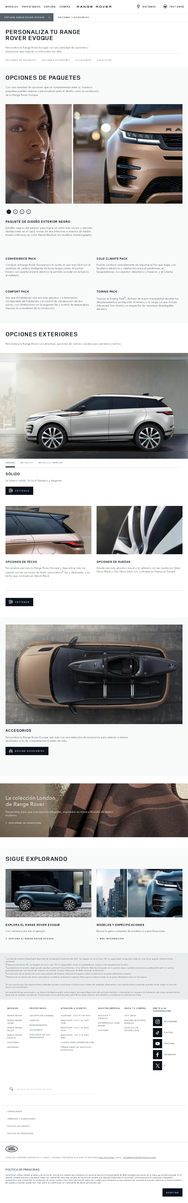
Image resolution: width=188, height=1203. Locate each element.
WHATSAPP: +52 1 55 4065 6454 (75, 1029)
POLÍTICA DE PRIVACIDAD (20, 1133)
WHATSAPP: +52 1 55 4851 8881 (75, 1036)
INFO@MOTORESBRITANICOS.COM (139, 1157)
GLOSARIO (103, 1030)
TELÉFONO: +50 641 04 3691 (76, 1015)
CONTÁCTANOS (14, 1111)
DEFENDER (12, 1047)
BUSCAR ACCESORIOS (30, 751)
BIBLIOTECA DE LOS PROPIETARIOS (40, 1036)
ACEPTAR (172, 1192)
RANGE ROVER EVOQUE (14, 1036)
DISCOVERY (13, 1042)
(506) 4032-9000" (106, 1157)
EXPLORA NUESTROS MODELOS (135, 1021)
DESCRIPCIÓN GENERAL (42, 1015)
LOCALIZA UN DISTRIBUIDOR (131, 1029)
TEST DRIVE (130, 1015)
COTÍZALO (22, 490)
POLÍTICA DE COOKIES (18, 1126)
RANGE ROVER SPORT (14, 1021)
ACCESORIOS (36, 1030)
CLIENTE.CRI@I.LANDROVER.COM (77, 1042)
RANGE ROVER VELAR (14, 1029)
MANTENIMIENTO (38, 1025)
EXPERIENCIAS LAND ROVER (109, 1024)
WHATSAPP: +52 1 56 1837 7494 (75, 1021)
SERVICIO (34, 1020)
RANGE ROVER (14, 1015)
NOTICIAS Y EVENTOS (104, 1017)
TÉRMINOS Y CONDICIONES (21, 1118)
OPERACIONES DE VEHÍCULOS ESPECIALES (76, 1048)
